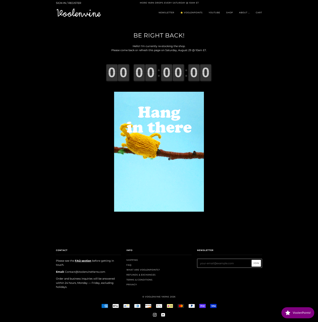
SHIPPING (132, 260)
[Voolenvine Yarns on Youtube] (163, 315)
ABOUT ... (244, 12)
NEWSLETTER (166, 12)
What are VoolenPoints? (143, 269)
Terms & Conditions (139, 279)
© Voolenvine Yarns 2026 (159, 296)
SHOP (229, 12)
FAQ (128, 265)
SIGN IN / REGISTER (68, 3)
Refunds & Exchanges (141, 274)
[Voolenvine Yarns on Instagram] (155, 315)
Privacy (131, 284)
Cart (259, 12)
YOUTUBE (214, 12)
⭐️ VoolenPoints (191, 12)
